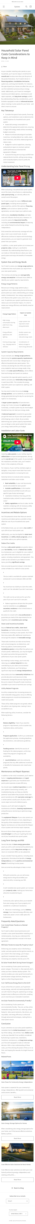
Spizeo (14, 1220)
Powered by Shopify (21, 1220)
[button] (4, 7)
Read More (17, 1097)
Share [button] (5, 66)
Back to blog (19, 1188)
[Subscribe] (27, 1201)
